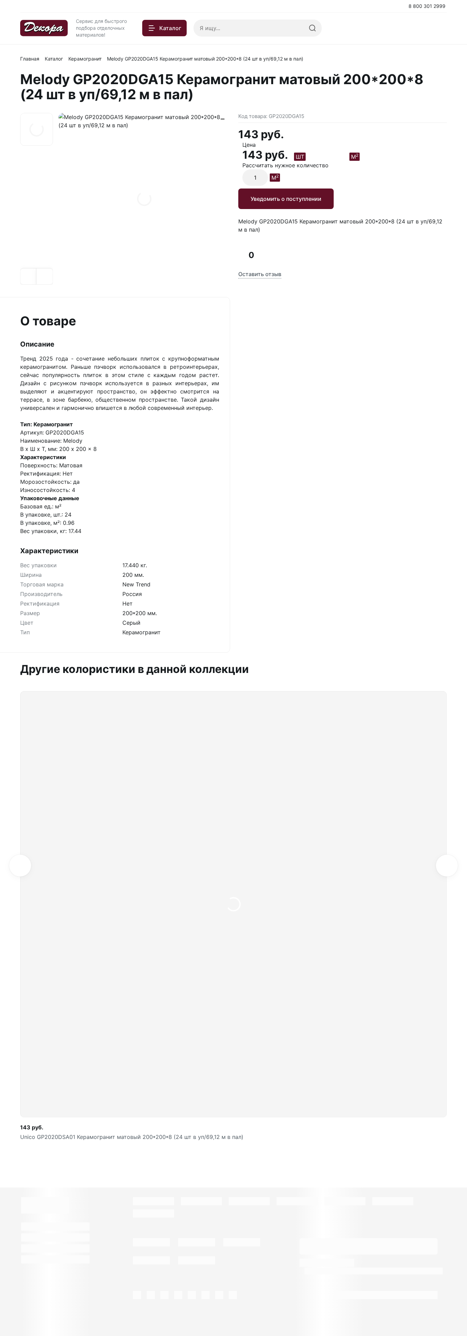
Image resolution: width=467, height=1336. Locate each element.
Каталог (54, 59)
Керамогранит (85, 59)
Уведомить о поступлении (286, 198)
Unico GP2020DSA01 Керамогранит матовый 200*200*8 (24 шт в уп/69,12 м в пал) (131, 1136)
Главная (29, 59)
